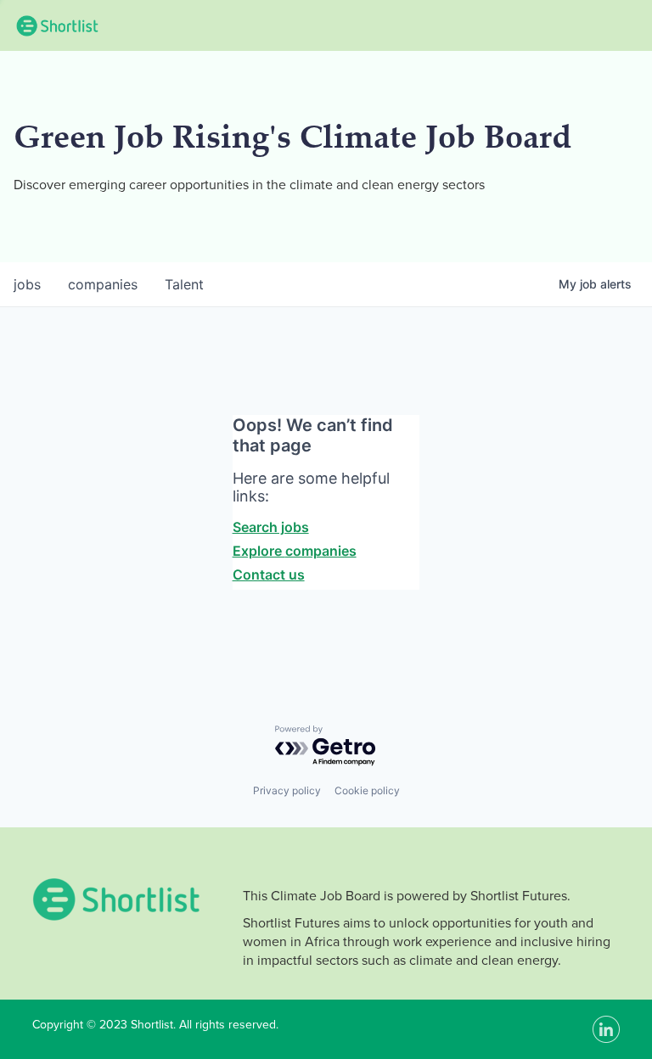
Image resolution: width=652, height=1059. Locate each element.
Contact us (269, 574)
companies (103, 284)
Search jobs (271, 526)
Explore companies (295, 550)
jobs (27, 284)
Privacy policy (287, 790)
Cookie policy (367, 790)
